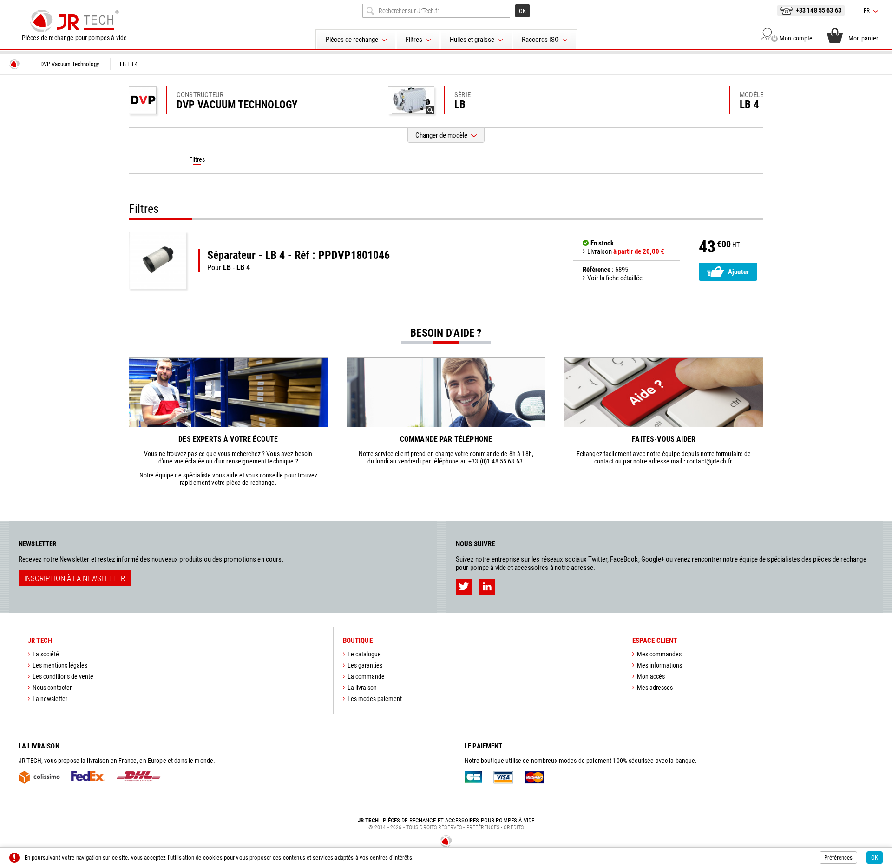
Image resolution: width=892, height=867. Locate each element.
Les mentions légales (60, 665)
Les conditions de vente (63, 676)
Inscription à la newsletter (74, 578)
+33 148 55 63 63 (818, 10)
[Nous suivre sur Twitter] (464, 587)
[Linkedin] (487, 587)
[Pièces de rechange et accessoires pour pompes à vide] (74, 21)
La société (46, 654)
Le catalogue (364, 654)
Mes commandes (659, 654)
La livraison (362, 687)
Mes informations (659, 665)
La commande (366, 676)
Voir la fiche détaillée (615, 278)
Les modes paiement (375, 698)
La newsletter (50, 698)
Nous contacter (52, 687)
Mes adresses (655, 687)
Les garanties (365, 665)
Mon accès (651, 676)
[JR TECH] (14, 64)
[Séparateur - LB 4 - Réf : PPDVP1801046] (157, 260)
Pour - (298, 260)
